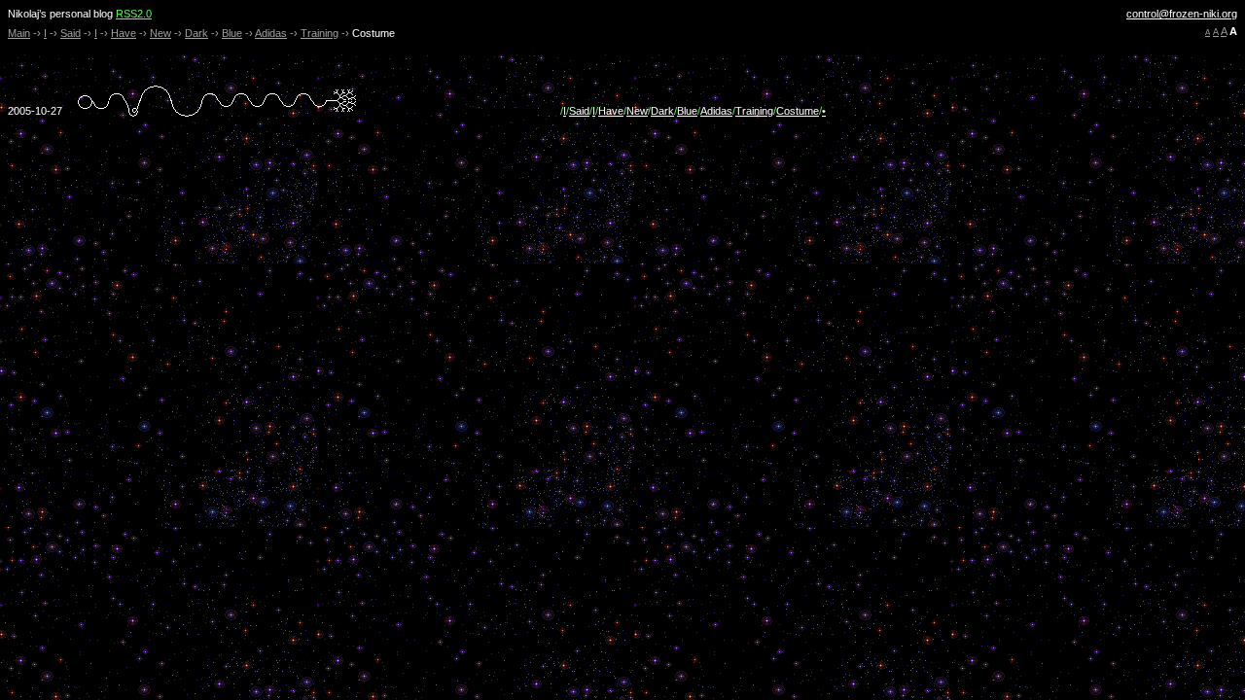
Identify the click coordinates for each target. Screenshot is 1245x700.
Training (319, 33)
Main (19, 33)
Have (123, 33)
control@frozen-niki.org (1181, 13)
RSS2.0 (134, 13)
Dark (196, 33)
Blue (232, 33)
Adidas (271, 33)
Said (70, 33)
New (160, 33)
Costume (797, 111)
